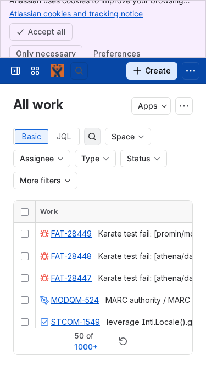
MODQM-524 (75, 300)
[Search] (79, 71)
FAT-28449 (71, 233)
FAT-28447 (71, 278)
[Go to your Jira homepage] (57, 71)
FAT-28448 (71, 256)
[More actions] (184, 106)
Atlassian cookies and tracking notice (76, 13)
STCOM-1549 (75, 321)
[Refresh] (123, 341)
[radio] (31, 136)
